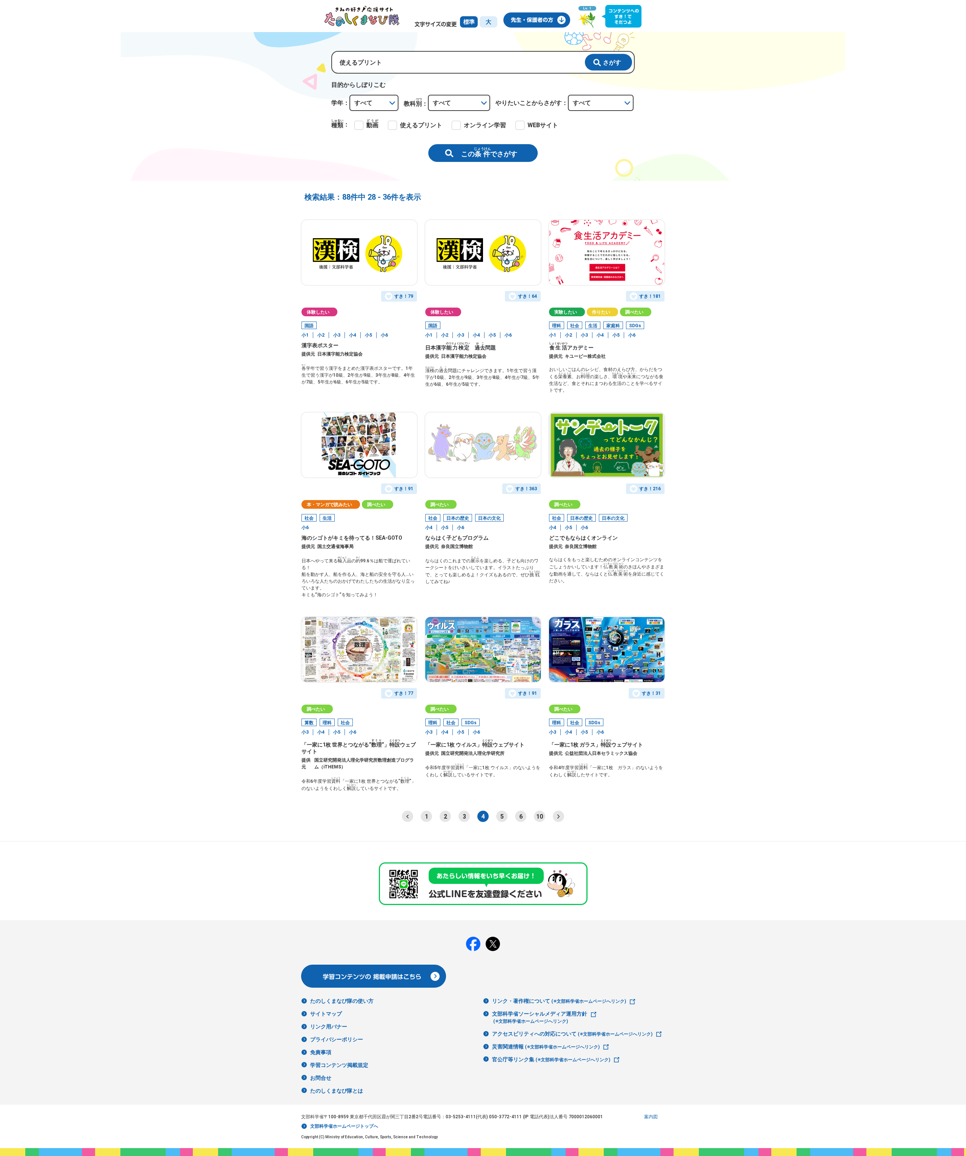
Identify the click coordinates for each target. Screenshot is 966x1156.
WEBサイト (543, 125)
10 (539, 816)
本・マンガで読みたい (329, 504)
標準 (469, 21)
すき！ (403, 296)
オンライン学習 (485, 125)
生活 (592, 325)
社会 (574, 325)
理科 (556, 325)
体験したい (318, 312)
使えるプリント (421, 125)
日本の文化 (489, 518)
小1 (305, 335)
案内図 (651, 1116)
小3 (336, 335)
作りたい (601, 312)
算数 (309, 722)
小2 (321, 335)
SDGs (635, 325)
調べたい (634, 312)
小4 (352, 335)
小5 (368, 335)
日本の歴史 (457, 518)
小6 (384, 335)
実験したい (565, 312)
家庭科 (613, 325)
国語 (309, 325)
